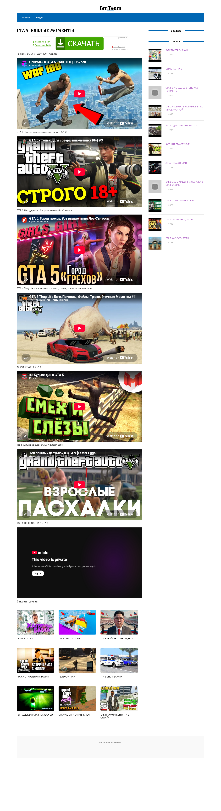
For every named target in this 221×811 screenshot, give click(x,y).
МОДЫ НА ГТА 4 (174, 68)
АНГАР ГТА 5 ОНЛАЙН (177, 162)
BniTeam (110, 8)
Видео (39, 17)
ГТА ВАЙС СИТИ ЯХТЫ (177, 238)
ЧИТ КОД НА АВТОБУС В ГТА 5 (181, 125)
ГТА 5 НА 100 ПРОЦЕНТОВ (179, 219)
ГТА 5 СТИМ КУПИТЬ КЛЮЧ (180, 200)
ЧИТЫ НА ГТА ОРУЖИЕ (178, 144)
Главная (25, 17)
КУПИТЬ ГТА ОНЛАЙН (177, 50)
